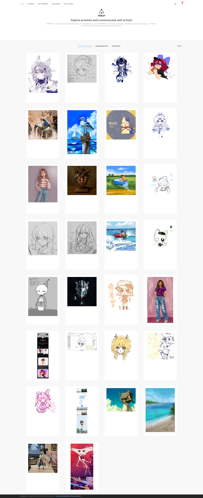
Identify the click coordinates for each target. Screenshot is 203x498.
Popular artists (102, 46)
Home (22, 4)
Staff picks (116, 46)
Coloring (30, 4)
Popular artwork (85, 46)
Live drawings (43, 4)
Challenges (56, 4)
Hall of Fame (68, 4)
